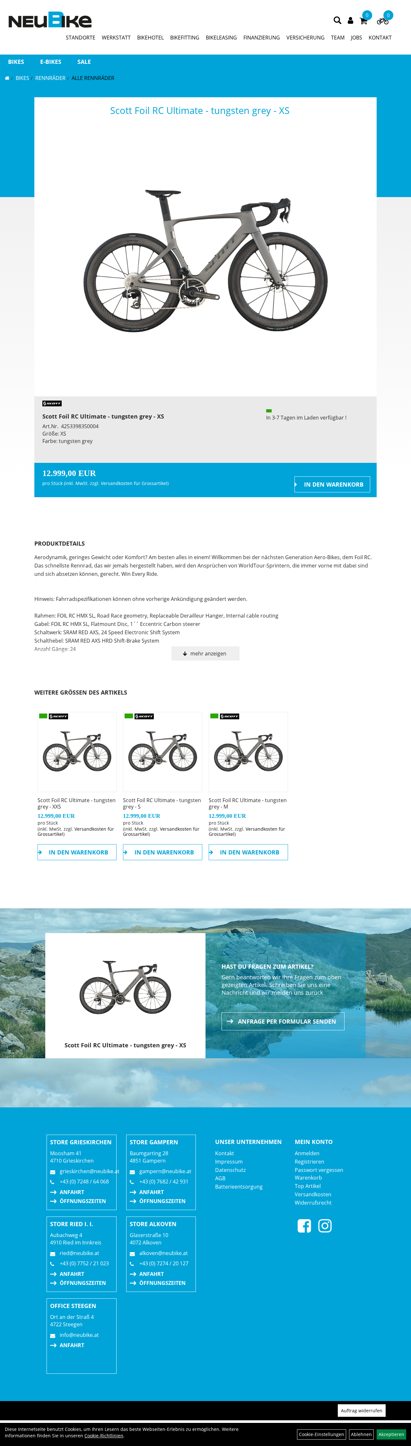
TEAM (338, 37)
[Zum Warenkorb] (363, 21)
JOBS (356, 37)
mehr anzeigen (208, 653)
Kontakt (224, 1153)
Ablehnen (361, 1434)
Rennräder (50, 78)
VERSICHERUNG (305, 37)
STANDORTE (80, 37)
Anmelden (307, 1153)
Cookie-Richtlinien (103, 1436)
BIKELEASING (221, 37)
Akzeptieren (391, 1434)
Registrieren (309, 1161)
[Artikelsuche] (337, 20)
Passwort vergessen (319, 1169)
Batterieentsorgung (239, 1186)
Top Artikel (308, 1186)
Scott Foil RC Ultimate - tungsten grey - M (248, 803)
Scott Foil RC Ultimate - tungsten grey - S (162, 803)
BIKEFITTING (184, 37)
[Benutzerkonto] (350, 19)
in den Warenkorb (333, 484)
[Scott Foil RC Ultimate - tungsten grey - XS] (205, 261)
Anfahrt (72, 1192)
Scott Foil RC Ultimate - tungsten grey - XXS (77, 803)
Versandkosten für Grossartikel (134, 483)
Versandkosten (313, 1194)
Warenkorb (308, 1177)
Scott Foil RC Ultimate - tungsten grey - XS (200, 110)
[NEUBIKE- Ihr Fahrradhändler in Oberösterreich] (50, 20)
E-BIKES (50, 61)
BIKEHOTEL (150, 37)
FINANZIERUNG (261, 37)
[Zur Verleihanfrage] (383, 22)
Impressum (229, 1161)
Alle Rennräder (93, 78)
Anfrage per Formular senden (287, 1021)
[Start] (7, 78)
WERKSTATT (116, 37)
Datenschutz (230, 1169)
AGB (220, 1178)
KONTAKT (380, 37)
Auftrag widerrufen (361, 1410)
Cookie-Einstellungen (321, 1434)
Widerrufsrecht (313, 1202)
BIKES (16, 61)
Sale (84, 61)
